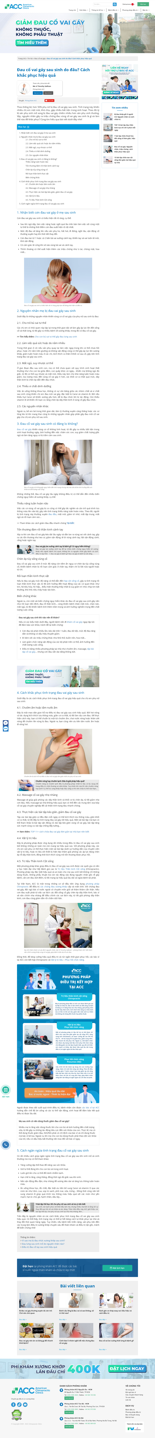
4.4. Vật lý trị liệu (33, 196)
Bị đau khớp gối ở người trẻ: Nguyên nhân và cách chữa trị (124, 116)
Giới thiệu (82, 10)
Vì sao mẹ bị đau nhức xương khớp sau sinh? (43, 1240)
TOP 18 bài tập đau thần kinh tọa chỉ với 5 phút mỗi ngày (124, 127)
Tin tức (30, 58)
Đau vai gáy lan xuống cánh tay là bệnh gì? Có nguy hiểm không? (63, 546)
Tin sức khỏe (130, 1397)
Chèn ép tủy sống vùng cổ (37, 169)
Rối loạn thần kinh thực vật (37, 173)
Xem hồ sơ (48, 93)
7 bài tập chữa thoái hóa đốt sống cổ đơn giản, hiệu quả (124, 138)
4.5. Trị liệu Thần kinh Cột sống (39, 200)
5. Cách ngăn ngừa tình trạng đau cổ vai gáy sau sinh (41, 203)
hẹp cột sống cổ (71, 580)
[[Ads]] (58, 676)
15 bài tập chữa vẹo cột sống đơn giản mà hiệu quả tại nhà (124, 160)
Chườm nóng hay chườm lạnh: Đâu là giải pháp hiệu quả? (60, 781)
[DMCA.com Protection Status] (16, 1415)
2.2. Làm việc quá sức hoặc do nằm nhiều (43, 143)
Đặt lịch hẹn (38, 93)
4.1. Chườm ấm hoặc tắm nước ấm (40, 184)
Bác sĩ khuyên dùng (132, 1415)
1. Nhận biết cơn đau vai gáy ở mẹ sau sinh (37, 133)
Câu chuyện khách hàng (134, 1395)
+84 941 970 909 (90, 1409)
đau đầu (52, 514)
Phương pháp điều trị (130, 10)
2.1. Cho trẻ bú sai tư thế (36, 139)
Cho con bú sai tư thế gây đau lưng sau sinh (56, 336)
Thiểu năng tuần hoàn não (37, 162)
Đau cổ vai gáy (39, 58)
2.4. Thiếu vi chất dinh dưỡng (38, 151)
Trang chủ (72, 10)
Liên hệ (128, 1400)
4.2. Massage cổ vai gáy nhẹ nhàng (40, 188)
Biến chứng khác (33, 177)
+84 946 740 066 (90, 1395)
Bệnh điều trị (112, 10)
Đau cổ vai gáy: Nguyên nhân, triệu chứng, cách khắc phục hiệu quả (123, 149)
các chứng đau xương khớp (53, 886)
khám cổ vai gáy (74, 622)
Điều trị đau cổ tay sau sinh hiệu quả (39, 1247)
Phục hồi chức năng (74, 959)
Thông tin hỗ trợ (97, 10)
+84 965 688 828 (90, 1423)
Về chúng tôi (129, 1390)
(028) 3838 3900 (72, 1409)
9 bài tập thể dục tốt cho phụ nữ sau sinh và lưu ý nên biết (60, 1204)
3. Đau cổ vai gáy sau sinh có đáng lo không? (38, 159)
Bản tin (145, 10)
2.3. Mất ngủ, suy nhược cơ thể (39, 147)
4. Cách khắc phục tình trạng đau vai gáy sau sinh (40, 181)
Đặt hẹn (143, 4)
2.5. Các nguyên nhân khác (37, 155)
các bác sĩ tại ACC (90, 1107)
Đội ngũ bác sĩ (130, 1392)
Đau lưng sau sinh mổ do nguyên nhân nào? (43, 1243)
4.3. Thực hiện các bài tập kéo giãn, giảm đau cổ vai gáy (49, 192)
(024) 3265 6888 (72, 1423)
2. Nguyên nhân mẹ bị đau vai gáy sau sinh (37, 137)
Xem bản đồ (69, 1398)
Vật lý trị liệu (57, 959)
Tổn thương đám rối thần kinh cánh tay (42, 166)
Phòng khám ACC (31, 101)
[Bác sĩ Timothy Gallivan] (24, 88)
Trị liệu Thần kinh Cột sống (71, 869)
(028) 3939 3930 (72, 1395)
